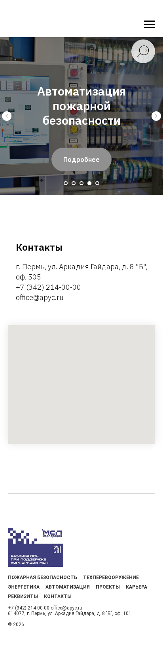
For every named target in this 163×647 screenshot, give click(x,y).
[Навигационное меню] (149, 24)
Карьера (136, 587)
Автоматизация (67, 587)
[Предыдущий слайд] (6, 116)
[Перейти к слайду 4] (89, 183)
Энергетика (24, 587)
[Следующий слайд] (156, 116)
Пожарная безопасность (42, 577)
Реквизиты (23, 596)
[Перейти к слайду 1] (66, 183)
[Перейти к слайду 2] (74, 183)
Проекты (108, 587)
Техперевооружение (111, 577)
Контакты (58, 596)
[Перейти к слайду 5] (97, 183)
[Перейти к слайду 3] (81, 183)
